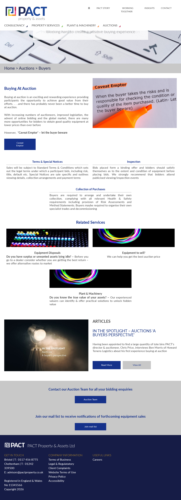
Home (9, 68)
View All (137, 365)
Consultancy (14, 25)
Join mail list (90, 427)
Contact (166, 8)
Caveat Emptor (20, 144)
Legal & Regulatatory (61, 464)
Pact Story (103, 8)
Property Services (46, 25)
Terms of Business (60, 459)
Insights (150, 8)
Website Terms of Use (62, 472)
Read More (106, 365)
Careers (97, 459)
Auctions (110, 25)
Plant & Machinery (81, 25)
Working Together (127, 10)
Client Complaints (59, 468)
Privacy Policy (57, 476)
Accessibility (56, 481)
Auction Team (90, 399)
